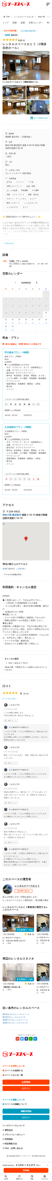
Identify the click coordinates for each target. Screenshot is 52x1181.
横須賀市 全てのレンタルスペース (16, 1014)
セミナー (33, 199)
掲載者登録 (26, 1111)
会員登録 (26, 1082)
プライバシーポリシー (15, 1134)
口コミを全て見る (9, 699)
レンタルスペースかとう (27, 885)
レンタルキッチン (31, 203)
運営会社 (9, 1130)
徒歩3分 (11, 35)
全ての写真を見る (41, 118)
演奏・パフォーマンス (15, 194)
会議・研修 (30, 186)
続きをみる (9, 243)
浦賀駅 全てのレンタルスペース (15, 1020)
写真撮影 (24, 190)
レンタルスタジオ (28, 31)
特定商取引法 (11, 1143)
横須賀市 (18, 145)
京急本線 (26, 136)
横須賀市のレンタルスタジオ (14, 1017)
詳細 (15, 22)
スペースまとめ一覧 (14, 1075)
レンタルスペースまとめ (24, 17)
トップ (6, 22)
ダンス (25, 207)
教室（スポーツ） (14, 203)
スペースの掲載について (16, 1104)
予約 (32, 1179)
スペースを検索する (14, 1070)
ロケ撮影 (35, 190)
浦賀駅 (7, 35)
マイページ (44, 1179)
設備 (23, 22)
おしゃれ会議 (12, 190)
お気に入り (19, 1179)
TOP (8, 17)
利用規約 (9, 1139)
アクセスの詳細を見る (13, 574)
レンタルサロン (13, 207)
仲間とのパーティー (14, 186)
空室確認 (26, 1170)
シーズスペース (25, 1156)
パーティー (20, 182)
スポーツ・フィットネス (16, 199)
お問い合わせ (25, 891)
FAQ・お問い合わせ (14, 1148)
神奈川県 (41, 17)
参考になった (12, 721)
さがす (6, 1179)
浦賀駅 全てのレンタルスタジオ (15, 1023)
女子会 (9, 182)
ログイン (26, 1088)
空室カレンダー (36, 22)
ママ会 (31, 182)
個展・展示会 (33, 194)
